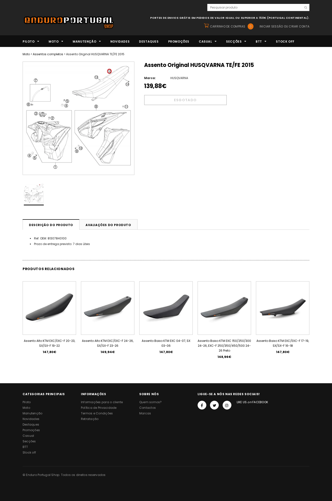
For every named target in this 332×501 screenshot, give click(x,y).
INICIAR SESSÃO (271, 26)
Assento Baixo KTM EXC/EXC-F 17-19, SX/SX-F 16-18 (282, 343)
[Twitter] (214, 405)
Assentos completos (48, 54)
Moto (26, 54)
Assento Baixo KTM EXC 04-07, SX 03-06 (166, 343)
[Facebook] (202, 405)
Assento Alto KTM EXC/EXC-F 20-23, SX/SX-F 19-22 (49, 343)
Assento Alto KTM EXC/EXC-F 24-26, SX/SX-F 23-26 (107, 343)
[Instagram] (227, 405)
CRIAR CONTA (299, 26)
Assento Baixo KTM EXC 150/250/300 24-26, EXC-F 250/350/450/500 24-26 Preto (224, 346)
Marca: (150, 78)
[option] (78, 118)
